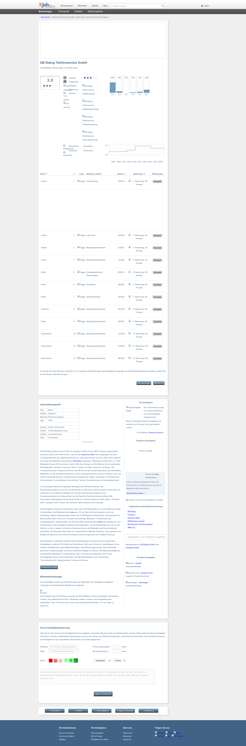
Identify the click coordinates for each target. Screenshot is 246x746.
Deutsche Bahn (134, 518)
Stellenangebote (95, 11)
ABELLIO (131, 528)
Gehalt (95, 6)
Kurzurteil (157, 181)
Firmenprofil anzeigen (49, 567)
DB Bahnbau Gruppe (136, 521)
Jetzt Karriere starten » (135, 493)
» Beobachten (148, 711)
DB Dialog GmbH (148, 544)
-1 (61, 661)
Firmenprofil (63, 11)
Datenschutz (127, 733)
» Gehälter (78, 711)
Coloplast (131, 515)
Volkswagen (143, 582)
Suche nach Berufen (66, 733)
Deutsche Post (147, 573)
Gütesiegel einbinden (155, 432)
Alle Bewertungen (143, 383)
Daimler (138, 563)
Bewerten (82, 6)
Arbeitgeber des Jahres (99, 739)
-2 (56, 661)
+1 (66, 661)
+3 (76, 661)
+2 (71, 661)
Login (206, 6)
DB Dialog (77, 461)
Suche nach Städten (66, 736)
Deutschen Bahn (88, 454)
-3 (51, 661)
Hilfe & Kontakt (96, 736)
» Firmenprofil (55, 711)
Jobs (105, 6)
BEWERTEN (159, 383)
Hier (127, 500)
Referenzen (127, 736)
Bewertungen (67, 6)
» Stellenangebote (101, 711)
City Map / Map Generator (87, 442)
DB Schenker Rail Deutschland (140, 524)
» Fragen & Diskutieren (125, 711)
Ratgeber (62, 739)
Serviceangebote (97, 733)
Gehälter (78, 11)
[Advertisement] (103, 40)
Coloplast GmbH (132, 548)
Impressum (127, 739)
